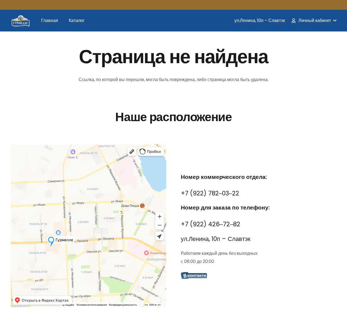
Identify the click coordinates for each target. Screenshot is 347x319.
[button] (313, 20)
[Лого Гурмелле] (20, 20)
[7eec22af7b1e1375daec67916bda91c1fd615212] (258, 276)
